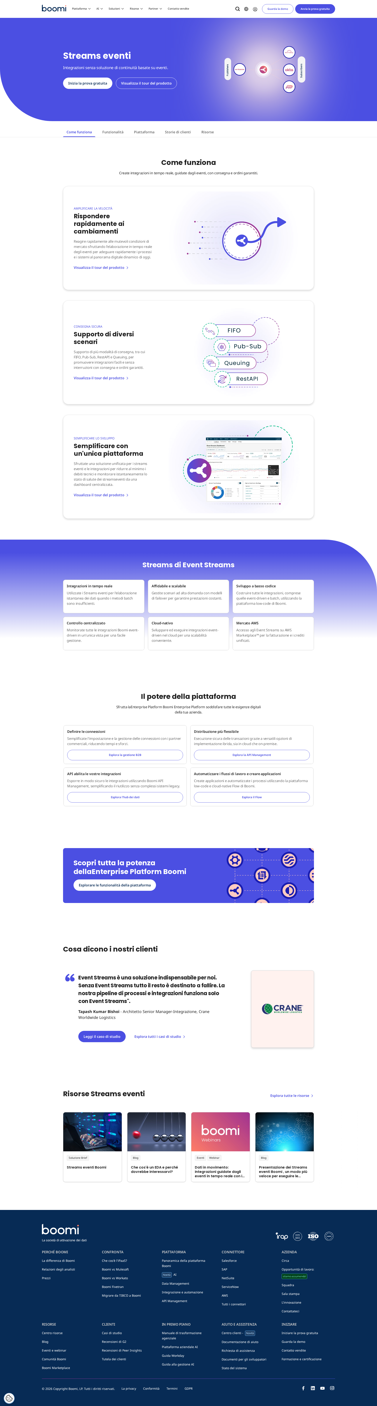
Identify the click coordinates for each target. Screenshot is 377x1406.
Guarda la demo (277, 9)
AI (97, 8)
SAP (224, 1269)
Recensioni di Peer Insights (122, 1350)
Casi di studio (112, 1333)
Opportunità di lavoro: (298, 1272)
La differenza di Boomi (58, 1261)
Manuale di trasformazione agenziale (182, 1335)
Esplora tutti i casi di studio (157, 1036)
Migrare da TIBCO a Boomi (121, 1295)
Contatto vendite (178, 8)
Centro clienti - (238, 1333)
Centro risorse (52, 1333)
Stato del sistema (234, 1368)
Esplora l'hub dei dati (125, 797)
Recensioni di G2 (114, 1342)
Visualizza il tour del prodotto (146, 83)
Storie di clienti (178, 132)
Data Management (175, 1283)
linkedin (313, 1388)
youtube (322, 1388)
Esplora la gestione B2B (125, 755)
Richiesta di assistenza (238, 1350)
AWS (225, 1295)
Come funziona (79, 132)
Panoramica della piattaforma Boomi (183, 1263)
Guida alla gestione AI (178, 1364)
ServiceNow (230, 1287)
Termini (172, 1388)
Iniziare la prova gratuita (300, 1333)
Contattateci (290, 1311)
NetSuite (228, 1278)
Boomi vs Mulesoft (115, 1269)
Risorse (134, 8)
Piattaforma (79, 8)
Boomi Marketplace (56, 1368)
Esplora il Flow (252, 797)
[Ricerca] (237, 8)
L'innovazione (291, 1302)
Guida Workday (173, 1355)
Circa (285, 1261)
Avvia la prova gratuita (315, 9)
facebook (303, 1388)
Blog (45, 1342)
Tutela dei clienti (114, 1359)
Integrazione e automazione (182, 1292)
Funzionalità (112, 132)
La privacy (129, 1388)
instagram (332, 1388)
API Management (174, 1301)
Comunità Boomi (54, 1359)
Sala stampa (291, 1294)
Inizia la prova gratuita (87, 83)
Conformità (151, 1388)
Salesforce (229, 1261)
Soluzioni (114, 8)
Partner (153, 8)
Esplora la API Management (252, 755)
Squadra (288, 1285)
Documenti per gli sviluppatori (244, 1359)
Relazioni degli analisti (58, 1269)
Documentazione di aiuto (240, 1342)
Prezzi (46, 1278)
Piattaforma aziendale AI (180, 1347)
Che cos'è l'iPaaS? (114, 1261)
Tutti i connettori (234, 1304)
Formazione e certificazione (302, 1359)
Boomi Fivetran (113, 1287)
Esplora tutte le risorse (289, 1095)
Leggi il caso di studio (102, 1036)
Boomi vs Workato (115, 1278)
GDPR (189, 1388)
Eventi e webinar (54, 1350)
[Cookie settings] (9, 1398)
